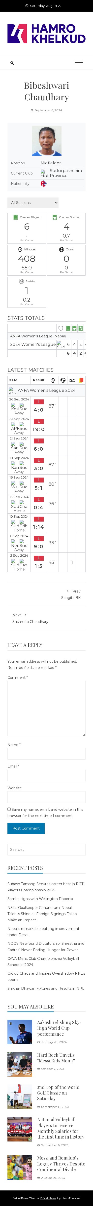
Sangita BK (71, 594)
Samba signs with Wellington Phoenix (40, 899)
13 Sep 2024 (19, 497)
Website (14, 788)
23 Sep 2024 (19, 419)
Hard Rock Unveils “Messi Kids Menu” (56, 1058)
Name (14, 745)
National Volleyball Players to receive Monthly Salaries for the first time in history (60, 1128)
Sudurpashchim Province (66, 173)
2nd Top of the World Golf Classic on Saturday (58, 1093)
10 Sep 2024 (19, 516)
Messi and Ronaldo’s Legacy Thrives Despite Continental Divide (61, 1163)
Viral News (48, 1198)
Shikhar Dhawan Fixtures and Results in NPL (45, 988)
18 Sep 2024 (19, 458)
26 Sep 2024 (19, 399)
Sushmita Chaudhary (30, 618)
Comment (17, 677)
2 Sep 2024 (19, 555)
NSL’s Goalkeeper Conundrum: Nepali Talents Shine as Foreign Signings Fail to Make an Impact (42, 913)
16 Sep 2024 (19, 477)
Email (13, 766)
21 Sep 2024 (19, 438)
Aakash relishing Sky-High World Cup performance (59, 1028)
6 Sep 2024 (19, 536)
